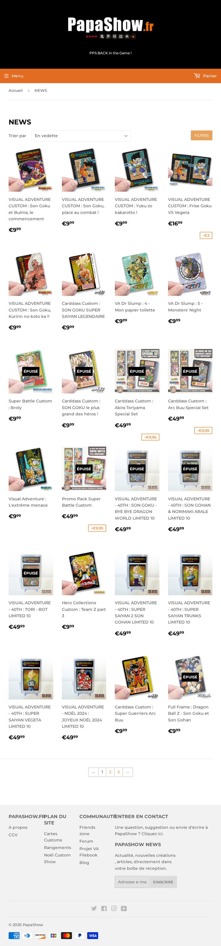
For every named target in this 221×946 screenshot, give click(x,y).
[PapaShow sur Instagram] (114, 909)
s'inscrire (163, 882)
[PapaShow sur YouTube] (124, 909)
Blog (84, 862)
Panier (209, 76)
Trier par (17, 135)
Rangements (57, 847)
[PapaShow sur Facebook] (104, 909)
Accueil (16, 90)
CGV (13, 834)
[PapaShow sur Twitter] (94, 909)
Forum (86, 841)
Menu (17, 76)
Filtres (202, 135)
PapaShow (33, 924)
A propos (18, 827)
